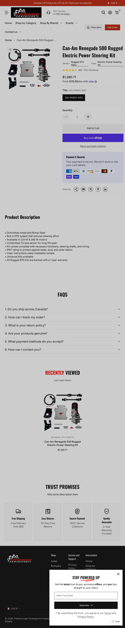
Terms (107, 613)
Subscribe (84, 605)
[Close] (118, 574)
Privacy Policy (86, 616)
